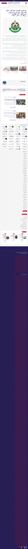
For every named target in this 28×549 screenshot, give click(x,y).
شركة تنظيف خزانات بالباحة (19, 287)
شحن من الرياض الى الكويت (24, 474)
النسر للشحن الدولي (21, 260)
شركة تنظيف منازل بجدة (24, 282)
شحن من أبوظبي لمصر (22, 525)
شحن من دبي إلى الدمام (22, 537)
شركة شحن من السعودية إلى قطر (21, 361)
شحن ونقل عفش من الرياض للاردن (21, 328)
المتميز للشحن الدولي (19, 266)
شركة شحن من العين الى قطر (23, 371)
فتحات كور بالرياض (25, 297)
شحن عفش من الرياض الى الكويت (21, 472)
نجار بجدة (18, 289)
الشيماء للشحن (18, 256)
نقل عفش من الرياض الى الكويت (19, 473)
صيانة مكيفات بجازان (23, 304)
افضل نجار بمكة (19, 294)
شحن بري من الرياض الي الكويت (23, 471)
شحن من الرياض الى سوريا (24, 514)
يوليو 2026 (25, 153)
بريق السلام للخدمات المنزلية (24, 272)
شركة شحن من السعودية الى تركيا (22, 429)
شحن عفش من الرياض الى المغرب (20, 456)
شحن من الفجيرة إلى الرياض (24, 532)
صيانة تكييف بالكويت (23, 542)
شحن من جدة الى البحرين (22, 505)
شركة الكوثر (17, 263)
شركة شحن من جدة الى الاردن (22, 321)
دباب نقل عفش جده (24, 292)
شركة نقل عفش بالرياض (24, 275)
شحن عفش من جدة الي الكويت (20, 481)
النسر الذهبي (22, 256)
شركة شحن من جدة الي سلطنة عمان (21, 402)
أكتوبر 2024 (24, 187)
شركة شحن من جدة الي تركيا (23, 442)
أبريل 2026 (25, 158)
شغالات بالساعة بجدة (22, 291)
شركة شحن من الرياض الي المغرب (23, 455)
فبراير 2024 (24, 197)
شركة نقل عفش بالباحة (18, 315)
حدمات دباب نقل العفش (23, 219)
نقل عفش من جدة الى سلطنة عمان (20, 399)
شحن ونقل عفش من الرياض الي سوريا (21, 515)
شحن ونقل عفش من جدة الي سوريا (19, 521)
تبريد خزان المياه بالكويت (22, 541)
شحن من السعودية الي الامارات (20, 379)
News (21, 16)
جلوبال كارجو (23, 268)
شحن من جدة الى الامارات (24, 377)
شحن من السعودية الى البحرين (21, 489)
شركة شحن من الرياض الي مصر (20, 284)
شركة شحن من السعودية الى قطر (23, 352)
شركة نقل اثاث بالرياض (18, 275)
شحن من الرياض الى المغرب (24, 451)
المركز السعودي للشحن (24, 258)
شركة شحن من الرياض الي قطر (23, 360)
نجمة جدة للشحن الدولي (24, 266)
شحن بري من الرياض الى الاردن (23, 334)
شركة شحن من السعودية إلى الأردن (23, 347)
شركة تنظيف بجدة (25, 278)
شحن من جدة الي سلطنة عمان (20, 394)
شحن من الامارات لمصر (24, 350)
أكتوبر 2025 (24, 168)
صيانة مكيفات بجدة (21, 288)
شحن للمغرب (23, 314)
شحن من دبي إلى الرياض (21, 529)
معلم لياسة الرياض (20, 297)
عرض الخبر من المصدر (23, 63)
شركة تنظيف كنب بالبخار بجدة (19, 278)
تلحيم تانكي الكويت (23, 539)
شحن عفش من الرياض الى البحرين (21, 494)
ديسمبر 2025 (24, 165)
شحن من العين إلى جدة (22, 536)
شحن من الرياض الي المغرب (21, 308)
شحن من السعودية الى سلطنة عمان (21, 419)
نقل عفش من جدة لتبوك (22, 303)
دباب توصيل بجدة (17, 281)
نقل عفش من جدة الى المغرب (23, 462)
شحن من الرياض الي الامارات (21, 381)
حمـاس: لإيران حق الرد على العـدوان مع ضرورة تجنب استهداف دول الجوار (16, 5)
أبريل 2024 (24, 194)
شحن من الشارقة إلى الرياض (21, 530)
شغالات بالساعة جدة (19, 282)
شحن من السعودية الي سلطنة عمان (19, 413)
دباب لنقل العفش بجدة (22, 277)
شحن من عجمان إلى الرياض (18, 531)
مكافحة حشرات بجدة (16, 291)
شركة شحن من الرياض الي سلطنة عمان (22, 407)
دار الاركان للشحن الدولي (22, 263)
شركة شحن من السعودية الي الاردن (21, 340)
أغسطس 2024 (24, 190)
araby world (23, 16)
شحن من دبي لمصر (19, 350)
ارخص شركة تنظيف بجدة (21, 283)
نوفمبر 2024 (24, 185)
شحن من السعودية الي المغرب (21, 444)
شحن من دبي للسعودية (20, 341)
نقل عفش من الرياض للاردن (22, 331)
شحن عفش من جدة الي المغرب (21, 463)
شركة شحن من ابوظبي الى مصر (23, 276)
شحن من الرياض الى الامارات (21, 378)
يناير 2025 (25, 182)
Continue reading (13, 107)
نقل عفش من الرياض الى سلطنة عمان (19, 404)
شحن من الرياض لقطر (23, 365)
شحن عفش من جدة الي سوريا (21, 520)
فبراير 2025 (24, 180)
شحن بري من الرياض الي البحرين (18, 499)
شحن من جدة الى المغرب (22, 458)
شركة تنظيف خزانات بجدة (23, 289)
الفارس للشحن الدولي (21, 262)
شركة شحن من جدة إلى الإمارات (19, 376)
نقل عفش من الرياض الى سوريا (19, 513)
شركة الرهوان (25, 255)
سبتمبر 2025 (24, 170)
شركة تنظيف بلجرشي (23, 545)
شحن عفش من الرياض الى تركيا (18, 430)
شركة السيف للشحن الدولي (19, 257)
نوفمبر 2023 (24, 202)
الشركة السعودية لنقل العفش (18, 271)
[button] (21, 231)
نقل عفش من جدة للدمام (21, 310)
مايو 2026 (25, 156)
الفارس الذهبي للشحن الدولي (22, 261)
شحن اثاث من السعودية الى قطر (19, 351)
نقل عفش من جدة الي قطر (23, 367)
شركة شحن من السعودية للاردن (23, 339)
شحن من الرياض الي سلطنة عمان (23, 405)
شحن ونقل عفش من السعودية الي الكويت (22, 465)
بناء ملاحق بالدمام (20, 300)
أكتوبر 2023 (24, 204)
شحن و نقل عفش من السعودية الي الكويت (20, 467)
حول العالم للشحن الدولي (24, 265)
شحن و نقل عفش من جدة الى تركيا (20, 440)
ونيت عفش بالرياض (23, 299)
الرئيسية (26, 5)
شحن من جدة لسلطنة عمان (21, 397)
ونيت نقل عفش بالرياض (20, 279)
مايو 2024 (25, 192)
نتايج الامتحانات (25, 286)
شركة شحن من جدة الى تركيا (23, 441)
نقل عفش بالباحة (17, 305)
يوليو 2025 (25, 173)
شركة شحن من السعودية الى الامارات (20, 382)
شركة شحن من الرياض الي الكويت (21, 476)
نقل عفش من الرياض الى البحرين (21, 498)
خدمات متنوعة (24, 221)
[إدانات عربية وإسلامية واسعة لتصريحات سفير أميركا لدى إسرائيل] (14, 68)
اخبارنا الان (22, 286)
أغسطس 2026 (24, 151)
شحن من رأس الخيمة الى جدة (22, 534)
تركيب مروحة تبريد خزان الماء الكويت (23, 540)
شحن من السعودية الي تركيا (20, 424)
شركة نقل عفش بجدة (17, 277)
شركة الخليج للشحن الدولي (18, 258)
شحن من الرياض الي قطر (23, 363)
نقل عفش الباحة (23, 315)
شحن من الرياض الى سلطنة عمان (20, 409)
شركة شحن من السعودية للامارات (21, 384)
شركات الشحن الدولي (23, 224)
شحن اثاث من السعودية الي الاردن (21, 345)
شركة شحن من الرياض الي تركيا (23, 431)
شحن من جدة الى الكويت (19, 479)
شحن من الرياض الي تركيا (23, 434)
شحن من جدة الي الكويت (22, 484)
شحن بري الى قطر (17, 367)
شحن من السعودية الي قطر (24, 356)
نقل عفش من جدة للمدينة (23, 319)
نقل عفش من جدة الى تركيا (23, 437)
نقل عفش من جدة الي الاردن (22, 320)
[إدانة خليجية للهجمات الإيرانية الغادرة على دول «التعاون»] (22, 68)
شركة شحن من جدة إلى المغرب (18, 461)
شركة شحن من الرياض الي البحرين (23, 500)
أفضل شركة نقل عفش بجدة (22, 302)
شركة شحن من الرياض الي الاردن (21, 335)
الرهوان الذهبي (18, 255)
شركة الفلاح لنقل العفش (24, 271)
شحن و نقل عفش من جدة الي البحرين (23, 502)
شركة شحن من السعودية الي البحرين (21, 486)
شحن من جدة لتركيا (18, 441)
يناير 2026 (25, 163)
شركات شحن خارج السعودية (23, 226)
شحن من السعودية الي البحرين (18, 490)
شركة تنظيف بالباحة (25, 307)
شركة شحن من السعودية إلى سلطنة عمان (22, 414)
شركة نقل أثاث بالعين (21, 281)
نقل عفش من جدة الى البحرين (20, 503)
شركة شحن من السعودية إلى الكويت (23, 468)
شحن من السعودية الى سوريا (19, 508)
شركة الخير (22, 255)
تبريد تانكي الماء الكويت (17, 539)
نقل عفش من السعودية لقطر (22, 357)
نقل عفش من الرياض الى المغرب (19, 450)
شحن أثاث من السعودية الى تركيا (23, 423)
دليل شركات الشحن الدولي (18, 265)
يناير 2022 (25, 209)
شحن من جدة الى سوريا (22, 519)
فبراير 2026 (24, 161)
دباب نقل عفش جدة (25, 300)
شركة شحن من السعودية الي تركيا (19, 426)
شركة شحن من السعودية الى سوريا (23, 509)
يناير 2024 (25, 199)
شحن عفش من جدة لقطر (24, 366)
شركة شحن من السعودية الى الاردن (19, 342)
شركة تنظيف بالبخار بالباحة (21, 293)
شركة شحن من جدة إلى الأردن (21, 325)
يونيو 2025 (25, 175)
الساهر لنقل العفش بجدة (19, 268)
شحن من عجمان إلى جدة (22, 535)
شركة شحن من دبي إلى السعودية (21, 337)
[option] (22, 237)
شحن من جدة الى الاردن (21, 324)
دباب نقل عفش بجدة (23, 294)
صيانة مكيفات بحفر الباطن (22, 305)
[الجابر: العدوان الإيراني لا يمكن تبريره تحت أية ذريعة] (6, 68)
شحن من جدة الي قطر (17, 365)
